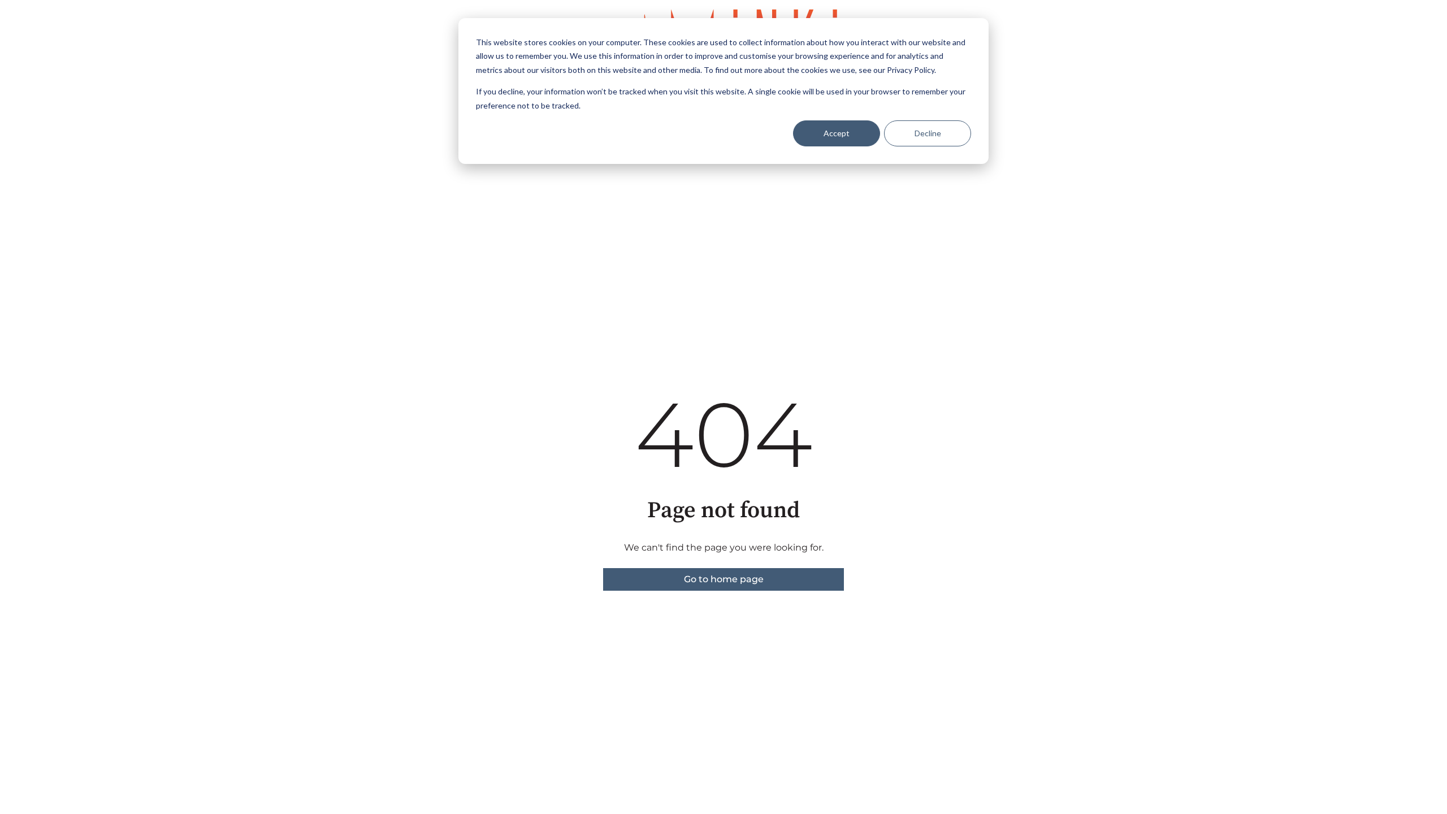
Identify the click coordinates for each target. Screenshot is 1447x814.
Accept (837, 133)
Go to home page (724, 579)
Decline (928, 133)
